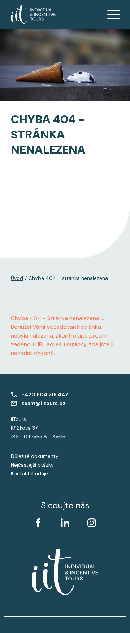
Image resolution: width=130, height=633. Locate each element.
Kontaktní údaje (29, 473)
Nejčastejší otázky (32, 465)
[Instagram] (91, 522)
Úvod (17, 278)
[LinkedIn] (65, 522)
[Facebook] (38, 522)
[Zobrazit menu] (114, 14)
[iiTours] (33, 14)
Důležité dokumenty (34, 456)
